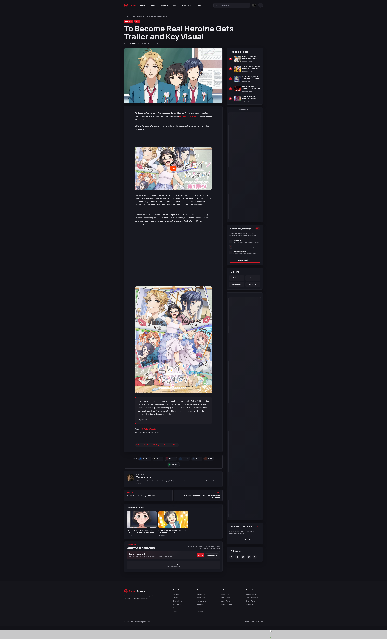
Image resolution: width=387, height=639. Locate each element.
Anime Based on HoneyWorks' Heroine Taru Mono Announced (173, 531)
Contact (175, 597)
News (137, 21)
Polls (174, 5)
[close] (194, 631)
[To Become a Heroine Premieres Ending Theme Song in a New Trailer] (142, 519)
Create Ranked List (252, 597)
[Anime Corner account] (260, 5)
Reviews (200, 604)
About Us (176, 594)
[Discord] (254, 557)
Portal (247, 622)
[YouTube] (249, 557)
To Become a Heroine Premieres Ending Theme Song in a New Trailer (140, 531)
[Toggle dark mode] (254, 5)
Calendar (198, 5)
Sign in (200, 555)
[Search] (246, 5)
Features (200, 611)
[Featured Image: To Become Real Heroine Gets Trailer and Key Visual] (173, 75)
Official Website (149, 429)
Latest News (201, 594)
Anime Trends (226, 601)
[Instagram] (243, 557)
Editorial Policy (178, 601)
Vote (258, 526)
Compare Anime (226, 604)
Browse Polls (225, 597)
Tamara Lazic (136, 43)
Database (164, 5)
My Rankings (250, 604)
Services (176, 608)
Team (175, 611)
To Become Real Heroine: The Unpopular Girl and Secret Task (156, 445)
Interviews (200, 608)
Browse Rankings (251, 594)
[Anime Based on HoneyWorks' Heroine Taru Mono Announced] (173, 519)
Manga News (252, 284)
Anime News (128, 21)
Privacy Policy (177, 604)
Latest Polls (225, 594)
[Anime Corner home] (134, 5)
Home (126, 16)
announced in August (188, 116)
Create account (212, 555)
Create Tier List (251, 601)
